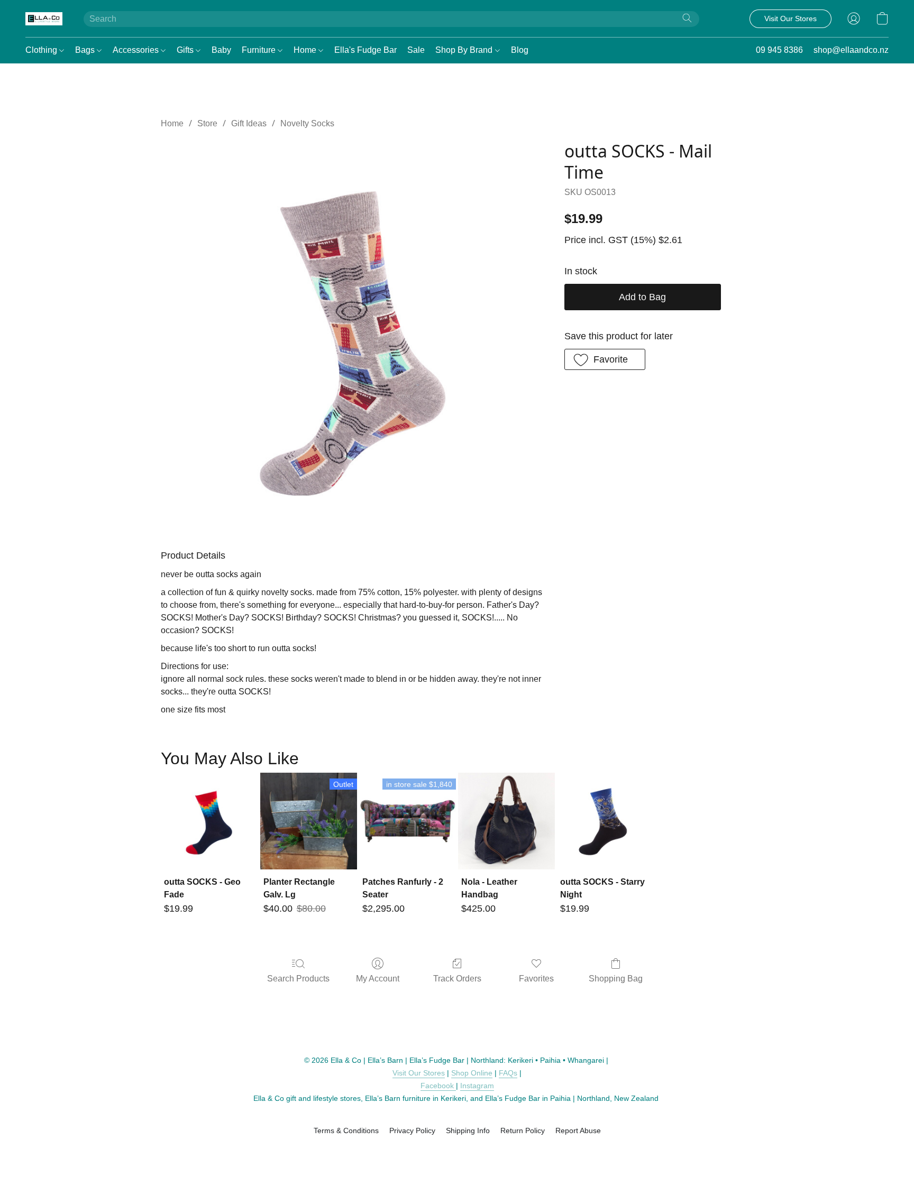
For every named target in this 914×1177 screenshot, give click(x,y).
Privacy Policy (412, 1130)
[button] (43, 18)
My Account (377, 978)
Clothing (42, 49)
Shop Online (471, 1073)
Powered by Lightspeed (457, 1149)
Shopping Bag (616, 978)
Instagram (477, 1085)
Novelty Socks (307, 123)
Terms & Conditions (346, 1130)
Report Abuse (578, 1130)
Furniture (260, 49)
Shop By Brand (465, 49)
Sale (416, 49)
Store (207, 123)
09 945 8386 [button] (779, 49)
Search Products (298, 978)
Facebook (438, 1085)
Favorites (536, 978)
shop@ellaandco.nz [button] (851, 49)
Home (306, 49)
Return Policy (522, 1130)
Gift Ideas (249, 123)
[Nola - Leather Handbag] (506, 821)
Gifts (186, 49)
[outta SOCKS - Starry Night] (605, 821)
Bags (86, 49)
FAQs (508, 1073)
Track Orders (457, 978)
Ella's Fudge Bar (365, 49)
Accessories (137, 49)
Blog (519, 49)
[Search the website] (687, 18)
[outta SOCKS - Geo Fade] (209, 821)
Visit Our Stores (418, 1073)
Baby (221, 49)
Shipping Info (468, 1130)
